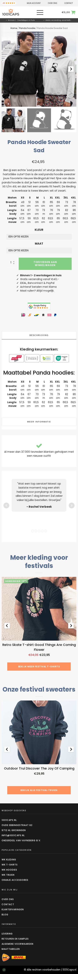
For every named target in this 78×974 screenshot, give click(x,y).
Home (14, 28)
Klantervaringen (13, 909)
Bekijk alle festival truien (39, 790)
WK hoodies (9, 869)
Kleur (39, 230)
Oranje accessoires (15, 879)
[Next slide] (71, 69)
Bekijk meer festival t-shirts (39, 666)
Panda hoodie (27, 28)
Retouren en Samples (15, 938)
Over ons (8, 899)
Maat (39, 243)
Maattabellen (11, 949)
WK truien (8, 874)
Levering (7, 933)
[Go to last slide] (7, 625)
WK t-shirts (10, 864)
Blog (5, 914)
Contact (8, 904)
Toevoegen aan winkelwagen (45, 263)
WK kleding (9, 859)
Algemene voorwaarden (17, 943)
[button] (13, 120)
